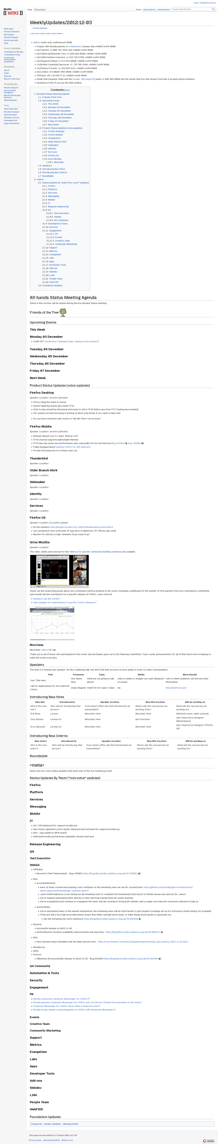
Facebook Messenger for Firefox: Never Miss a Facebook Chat (65, 1006)
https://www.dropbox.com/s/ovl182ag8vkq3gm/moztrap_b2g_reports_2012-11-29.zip (142, 941)
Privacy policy (35, 1140)
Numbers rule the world (45, 598)
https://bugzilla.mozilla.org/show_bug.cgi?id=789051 (110, 873)
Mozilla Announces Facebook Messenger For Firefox (60, 999)
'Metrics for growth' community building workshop (95, 551)
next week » (57, 33)
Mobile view (67, 1140)
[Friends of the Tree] (63, 312)
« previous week (37, 33)
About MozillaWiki (51, 1140)
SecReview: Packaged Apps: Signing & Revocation (71, 341)
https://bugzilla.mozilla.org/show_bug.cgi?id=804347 (133, 932)
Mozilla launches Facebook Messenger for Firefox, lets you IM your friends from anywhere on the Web (86, 1002)
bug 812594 (118, 443)
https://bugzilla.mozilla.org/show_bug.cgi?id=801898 (111, 919)
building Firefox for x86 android (72, 447)
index (48, 33)
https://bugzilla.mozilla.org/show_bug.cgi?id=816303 (131, 958)
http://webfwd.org (175, 687)
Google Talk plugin (82, 79)
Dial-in (36, 42)
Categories (36, 1124)
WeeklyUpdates (40, 28)
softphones (75, 46)
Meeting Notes (70, 1124)
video (44, 649)
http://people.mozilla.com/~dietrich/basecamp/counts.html (81, 527)
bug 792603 (134, 443)
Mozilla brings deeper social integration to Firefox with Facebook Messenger (73, 1009)
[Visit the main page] (13, 12)
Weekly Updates (52, 1124)
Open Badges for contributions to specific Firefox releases (63, 602)
